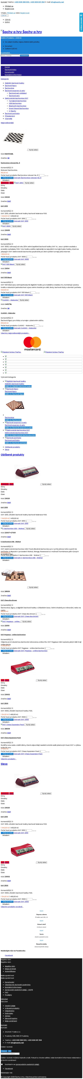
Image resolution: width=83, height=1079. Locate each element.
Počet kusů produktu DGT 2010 (13, 218)
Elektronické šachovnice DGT (16, 98)
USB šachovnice (15, 103)
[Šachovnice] (15, 415)
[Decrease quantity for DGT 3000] (36, 257)
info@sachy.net (57, 2)
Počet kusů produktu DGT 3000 (13, 257)
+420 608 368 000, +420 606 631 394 (29, 2)
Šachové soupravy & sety (15, 91)
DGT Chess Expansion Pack (11, 738)
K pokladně (6, 53)
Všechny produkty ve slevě (12, 907)
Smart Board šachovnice (19, 108)
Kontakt (4, 2)
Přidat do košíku (7, 178)
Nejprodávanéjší (7, 123)
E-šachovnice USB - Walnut (11, 542)
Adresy (7, 1016)
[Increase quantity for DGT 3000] (34, 257)
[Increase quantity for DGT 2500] (34, 717)
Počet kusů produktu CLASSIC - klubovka (17, 325)
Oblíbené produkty (12, 447)
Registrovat (9, 9)
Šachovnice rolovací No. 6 (10, 163)
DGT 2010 (4, 206)
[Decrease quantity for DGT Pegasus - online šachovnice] (53, 648)
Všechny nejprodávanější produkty (15, 333)
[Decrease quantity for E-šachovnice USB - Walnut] (48, 555)
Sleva (7, 449)
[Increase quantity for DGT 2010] (33, 521)
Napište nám (10, 966)
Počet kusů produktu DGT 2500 (13, 717)
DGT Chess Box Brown (9, 600)
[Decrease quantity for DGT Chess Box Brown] (44, 614)
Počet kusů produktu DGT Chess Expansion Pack (20, 751)
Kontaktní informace (13, 75)
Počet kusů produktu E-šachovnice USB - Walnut (20, 555)
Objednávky (9, 1011)
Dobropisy (9, 1013)
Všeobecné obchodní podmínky (18, 985)
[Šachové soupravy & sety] (16, 422)
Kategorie (5, 79)
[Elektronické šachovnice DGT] (17, 430)
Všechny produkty (9, 759)
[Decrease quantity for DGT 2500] (36, 717)
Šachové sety (14, 96)
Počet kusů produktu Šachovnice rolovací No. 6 (19, 175)
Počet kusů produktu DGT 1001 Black (15, 292)
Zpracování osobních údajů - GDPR (19, 990)
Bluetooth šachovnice (17, 106)
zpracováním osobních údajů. (27, 1064)
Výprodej (8, 118)
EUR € (7, 22)
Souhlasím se (22, 1064)
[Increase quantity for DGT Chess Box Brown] (42, 614)
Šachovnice (9, 88)
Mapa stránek (10, 969)
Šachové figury (11, 85)
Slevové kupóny (11, 1018)
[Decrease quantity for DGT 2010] (35, 521)
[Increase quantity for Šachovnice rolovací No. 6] (45, 175)
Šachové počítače (12, 113)
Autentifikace (10, 971)
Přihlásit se (9, 6)
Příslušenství (10, 116)
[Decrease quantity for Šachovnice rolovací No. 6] (47, 175)
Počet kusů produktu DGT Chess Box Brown (18, 614)
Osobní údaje (10, 1006)
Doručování (9, 72)
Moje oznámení (11, 1021)
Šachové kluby (10, 70)
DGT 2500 (4, 703)
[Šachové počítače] (13, 438)
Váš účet (4, 999)
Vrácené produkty (12, 1008)
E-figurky (12, 111)
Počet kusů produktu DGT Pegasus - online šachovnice (22, 648)
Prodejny (8, 995)
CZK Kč (7, 19)
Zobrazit (27, 178)
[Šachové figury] (11, 389)
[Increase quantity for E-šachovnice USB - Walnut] (46, 555)
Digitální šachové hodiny (14, 83)
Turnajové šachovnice (17, 101)
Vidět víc (18, 386)
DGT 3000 (4, 239)
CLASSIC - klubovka (8, 313)
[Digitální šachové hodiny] (15, 381)
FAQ (6, 992)
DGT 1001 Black (6, 277)
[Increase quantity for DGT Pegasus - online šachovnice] (51, 648)
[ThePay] (32, 352)
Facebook (9, 955)
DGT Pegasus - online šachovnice (13, 635)
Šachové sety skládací (18, 93)
